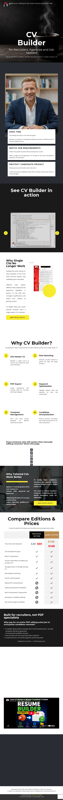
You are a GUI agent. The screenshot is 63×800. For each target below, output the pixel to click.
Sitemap (40, 795)
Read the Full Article (45, 503)
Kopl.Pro (34, 795)
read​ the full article (17, 317)
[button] (6, 233)
